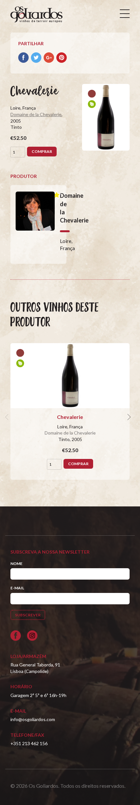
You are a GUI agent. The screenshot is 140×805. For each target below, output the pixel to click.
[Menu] (125, 13)
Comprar (42, 151)
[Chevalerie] (70, 375)
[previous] (8, 417)
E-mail (17, 587)
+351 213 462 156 (29, 743)
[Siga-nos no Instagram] (32, 635)
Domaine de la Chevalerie (36, 114)
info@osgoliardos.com (32, 719)
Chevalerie (70, 417)
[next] (128, 417)
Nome (16, 563)
